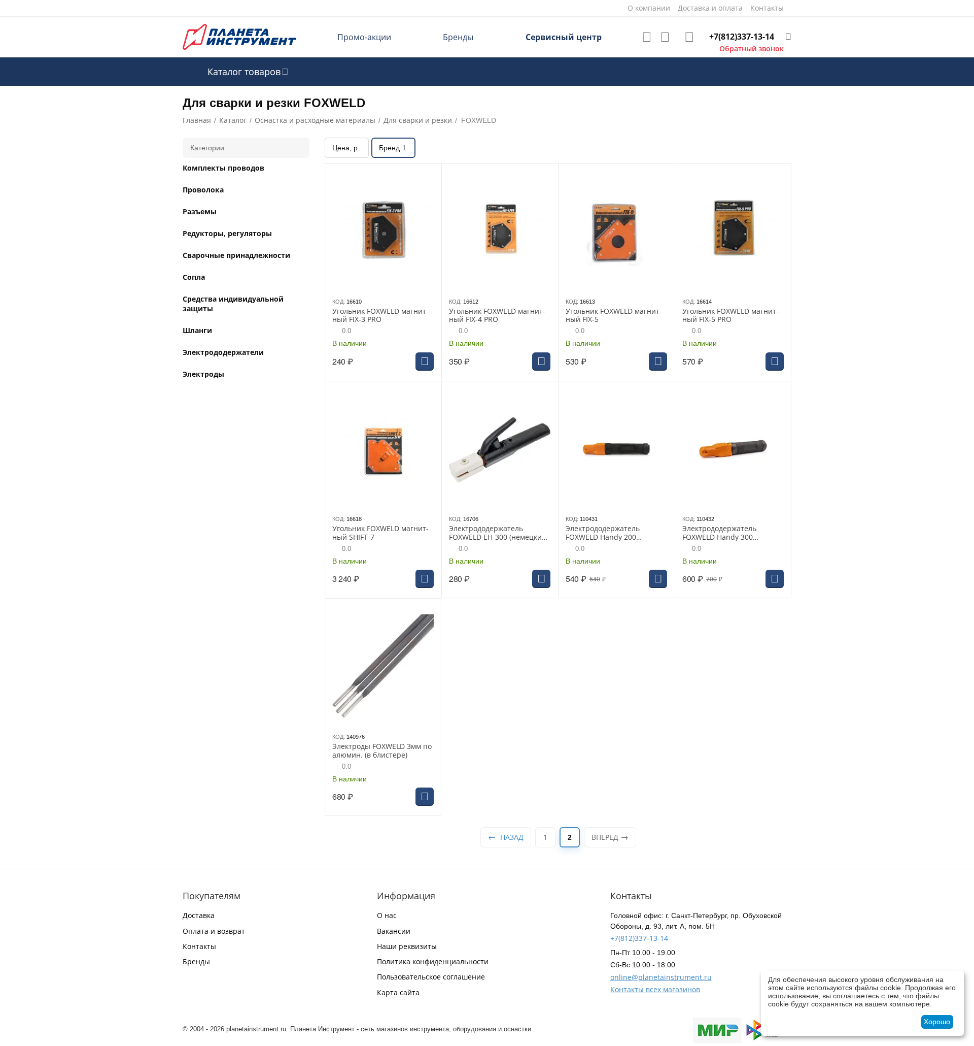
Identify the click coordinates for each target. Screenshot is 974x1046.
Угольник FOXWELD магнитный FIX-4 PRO (497, 315)
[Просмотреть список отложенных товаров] (647, 37)
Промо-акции (364, 37)
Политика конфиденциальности (433, 961)
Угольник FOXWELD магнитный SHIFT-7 (380, 533)
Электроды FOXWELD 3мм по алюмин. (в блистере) (382, 751)
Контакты (199, 946)
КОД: (338, 302)
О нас (387, 915)
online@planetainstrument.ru (661, 977)
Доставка (199, 915)
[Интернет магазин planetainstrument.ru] (239, 36)
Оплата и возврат (214, 931)
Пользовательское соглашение (431, 977)
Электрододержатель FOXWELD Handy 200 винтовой (603, 533)
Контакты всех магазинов (655, 989)
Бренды (458, 37)
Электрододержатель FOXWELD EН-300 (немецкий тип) (497, 533)
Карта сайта (398, 992)
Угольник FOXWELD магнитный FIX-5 (614, 315)
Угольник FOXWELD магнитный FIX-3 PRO (380, 315)
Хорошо (937, 1022)
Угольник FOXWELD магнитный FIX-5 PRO (730, 315)
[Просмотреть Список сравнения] (665, 37)
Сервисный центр (564, 37)
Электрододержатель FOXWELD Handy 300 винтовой (719, 533)
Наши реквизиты (407, 946)
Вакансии (393, 931)
